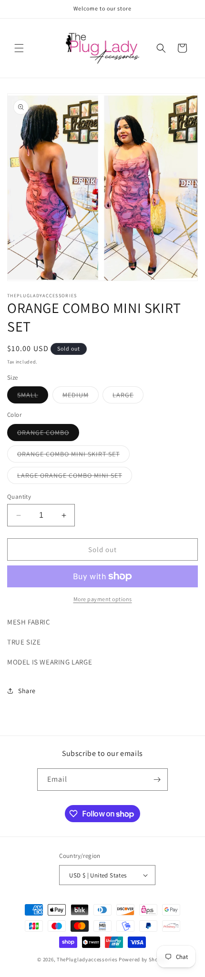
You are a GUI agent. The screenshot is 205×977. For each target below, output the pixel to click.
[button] (19, 48)
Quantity (19, 497)
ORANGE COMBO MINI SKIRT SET (73, 456)
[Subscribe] (156, 779)
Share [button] (27, 690)
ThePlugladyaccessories (87, 959)
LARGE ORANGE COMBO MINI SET (74, 477)
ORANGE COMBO (48, 434)
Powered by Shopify (143, 959)
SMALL (32, 396)
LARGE (128, 396)
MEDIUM (80, 396)
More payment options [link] (102, 599)
